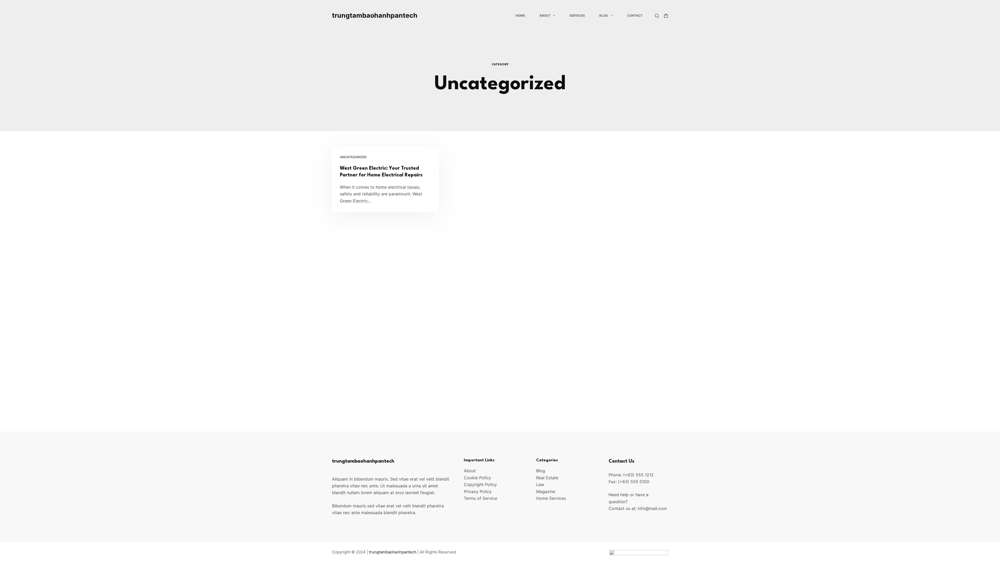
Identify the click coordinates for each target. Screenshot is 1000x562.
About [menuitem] (545, 15)
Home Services (551, 498)
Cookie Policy (477, 477)
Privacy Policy (478, 491)
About (470, 470)
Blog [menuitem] (603, 15)
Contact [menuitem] (635, 15)
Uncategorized (353, 157)
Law (540, 484)
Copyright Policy (480, 484)
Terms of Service (480, 498)
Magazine (545, 491)
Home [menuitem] (520, 15)
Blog (540, 470)
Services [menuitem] (577, 15)
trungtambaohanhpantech (374, 15)
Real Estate (547, 477)
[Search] (657, 16)
